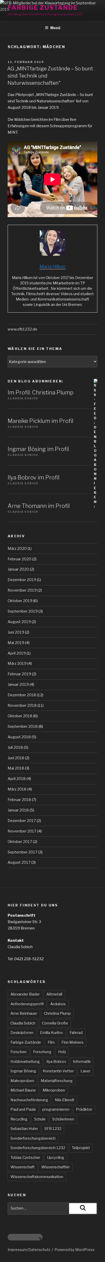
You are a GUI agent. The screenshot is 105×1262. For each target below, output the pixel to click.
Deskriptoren (21, 1032)
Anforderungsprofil (27, 1004)
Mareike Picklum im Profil (40, 421)
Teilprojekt (81, 1148)
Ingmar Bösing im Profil (38, 449)
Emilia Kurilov (51, 1032)
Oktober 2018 (20, 716)
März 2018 (17, 789)
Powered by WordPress (75, 1249)
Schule (40, 1119)
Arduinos (58, 1004)
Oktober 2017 (20, 841)
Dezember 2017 (22, 820)
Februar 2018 (19, 799)
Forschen (18, 1052)
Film (51, 1042)
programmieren (55, 1109)
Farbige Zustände (43, 7)
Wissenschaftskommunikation (36, 1176)
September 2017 (22, 852)
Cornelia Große (55, 1023)
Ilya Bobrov (56, 1061)
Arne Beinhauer (23, 1013)
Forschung (42, 1052)
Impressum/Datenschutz (29, 1249)
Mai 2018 (16, 768)
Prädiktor (84, 1109)
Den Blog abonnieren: (35, 381)
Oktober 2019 (20, 600)
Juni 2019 (16, 632)
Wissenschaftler (55, 1167)
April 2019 (17, 653)
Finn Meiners (72, 1042)
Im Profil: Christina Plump (40, 392)
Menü (55, 28)
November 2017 (22, 831)
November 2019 (22, 590)
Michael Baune (23, 1090)
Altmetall (54, 994)
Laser (85, 1071)
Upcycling (55, 1157)
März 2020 (17, 548)
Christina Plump (57, 1013)
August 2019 (19, 621)
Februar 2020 (19, 559)
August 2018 (19, 737)
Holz (62, 1052)
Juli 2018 (15, 747)
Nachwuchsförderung (29, 1100)
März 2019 (17, 663)
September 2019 (23, 611)
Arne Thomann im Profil (39, 505)
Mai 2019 (16, 642)
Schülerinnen (63, 1119)
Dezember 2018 (22, 695)
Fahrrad (76, 1032)
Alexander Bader (25, 994)
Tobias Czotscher (25, 1157)
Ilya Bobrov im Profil (33, 477)
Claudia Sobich (22, 1023)
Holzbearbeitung (25, 1061)
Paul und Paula (23, 1109)
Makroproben (22, 1080)
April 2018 (17, 778)
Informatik (82, 1061)
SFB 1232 (52, 1128)
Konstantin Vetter (58, 1071)
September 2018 (23, 726)
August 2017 (19, 862)
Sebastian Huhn (24, 1128)
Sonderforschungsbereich (33, 1138)
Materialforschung (57, 1080)
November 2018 (22, 705)
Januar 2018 (18, 810)
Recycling (19, 1119)
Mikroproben (54, 1090)
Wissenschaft (22, 1167)
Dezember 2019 (22, 579)
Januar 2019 (18, 684)
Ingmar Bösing (23, 1071)
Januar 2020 (18, 569)
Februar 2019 (19, 674)
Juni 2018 (16, 758)
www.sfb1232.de (22, 329)
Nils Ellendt (64, 1100)
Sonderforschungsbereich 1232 (37, 1148)
